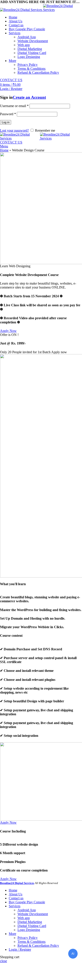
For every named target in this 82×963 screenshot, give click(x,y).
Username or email (14, 106)
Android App (26, 37)
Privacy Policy (27, 64)
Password (8, 114)
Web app (23, 45)
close (3, 961)
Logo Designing (28, 57)
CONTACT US (11, 80)
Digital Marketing (29, 49)
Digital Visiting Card (31, 53)
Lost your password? (14, 130)
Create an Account (29, 97)
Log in (5, 122)
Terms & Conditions (31, 68)
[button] (8, 331)
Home (4, 150)
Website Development (32, 41)
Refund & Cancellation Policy (38, 72)
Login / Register (20, 949)
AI (73, 953)
